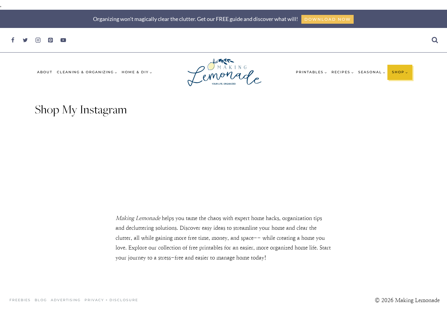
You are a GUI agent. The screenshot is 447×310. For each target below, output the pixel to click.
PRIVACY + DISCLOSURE (111, 300)
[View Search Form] (435, 40)
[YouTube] (63, 40)
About (44, 72)
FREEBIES (20, 300)
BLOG (41, 300)
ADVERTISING (66, 300)
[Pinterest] (50, 40)
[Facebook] (12, 40)
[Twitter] (25, 40)
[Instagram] (38, 40)
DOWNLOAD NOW (327, 19)
